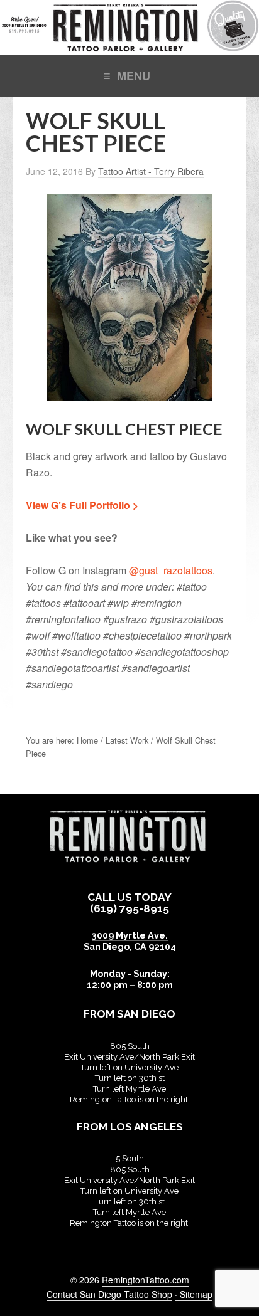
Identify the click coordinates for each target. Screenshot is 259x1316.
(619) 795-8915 (129, 908)
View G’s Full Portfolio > (82, 505)
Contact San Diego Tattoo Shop (109, 1294)
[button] (129, 75)
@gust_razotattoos (170, 570)
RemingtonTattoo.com (145, 1279)
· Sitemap (193, 1294)
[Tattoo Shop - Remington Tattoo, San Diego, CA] (129, 48)
